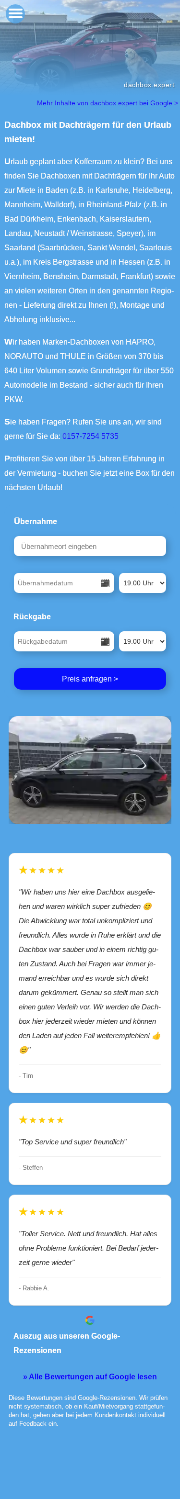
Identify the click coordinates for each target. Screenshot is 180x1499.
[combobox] (90, 546)
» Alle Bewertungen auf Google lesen (90, 1377)
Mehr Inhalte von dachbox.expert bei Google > (108, 103)
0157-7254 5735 (90, 436)
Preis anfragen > (90, 679)
